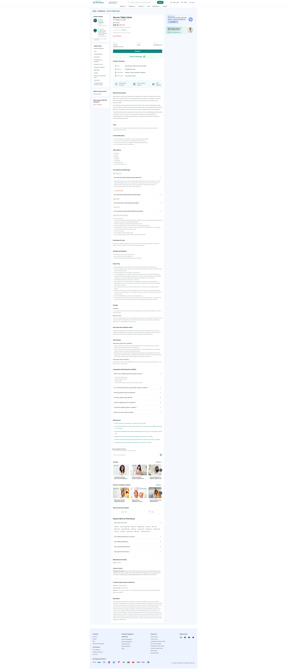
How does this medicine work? (100, 76)
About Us (95, 636)
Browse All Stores (126, 646)
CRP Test (116, 531)
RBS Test (133, 526)
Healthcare (131, 6)
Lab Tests (140, 6)
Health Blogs (155, 6)
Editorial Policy (154, 636)
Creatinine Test (140, 526)
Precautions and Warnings (98, 60)
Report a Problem (97, 104)
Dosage (96, 72)
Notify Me (137, 51)
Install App (173, 21)
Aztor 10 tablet (120, 109)
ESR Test (148, 526)
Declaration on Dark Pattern (157, 646)
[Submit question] (161, 455)
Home (94, 11)
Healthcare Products (98, 652)
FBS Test (116, 526)
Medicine (122, 6)
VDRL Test (136, 531)
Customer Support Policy (157, 648)
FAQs (123, 648)
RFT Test (154, 526)
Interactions (97, 80)
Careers (94, 639)
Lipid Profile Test (125, 529)
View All (158, 462)
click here (115, 619)
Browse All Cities (126, 644)
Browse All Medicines (127, 639)
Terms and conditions (156, 643)
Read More (124, 30)
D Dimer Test (129, 531)
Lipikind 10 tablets (130, 109)
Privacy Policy (154, 639)
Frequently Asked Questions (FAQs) (98, 83)
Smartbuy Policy (155, 653)
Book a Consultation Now (174, 32)
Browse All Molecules (127, 641)
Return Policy (154, 650)
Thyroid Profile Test (125, 526)
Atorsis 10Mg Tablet (113, 11)
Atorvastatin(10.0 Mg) (130, 75)
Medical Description (99, 48)
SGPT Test (133, 529)
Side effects (97, 57)
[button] (145, 2)
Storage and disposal (99, 67)
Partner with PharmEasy (98, 643)
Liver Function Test (145, 531)
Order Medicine (96, 649)
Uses (95, 51)
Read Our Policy (97, 94)
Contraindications (98, 54)
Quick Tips (96, 70)
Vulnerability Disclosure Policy (158, 641)
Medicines (101, 11)
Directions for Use (98, 64)
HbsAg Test (149, 529)
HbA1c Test (117, 529)
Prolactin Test (156, 529)
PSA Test (122, 531)
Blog (94, 641)
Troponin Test (141, 529)
